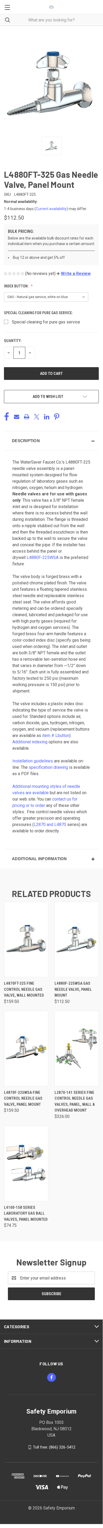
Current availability (51, 209)
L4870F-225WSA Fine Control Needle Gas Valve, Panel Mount (23, 1098)
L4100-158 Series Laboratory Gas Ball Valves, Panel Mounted (26, 1213)
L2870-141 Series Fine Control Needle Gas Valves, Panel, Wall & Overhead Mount (75, 1101)
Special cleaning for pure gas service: (38, 313)
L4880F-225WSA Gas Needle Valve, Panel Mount (73, 989)
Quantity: (13, 341)
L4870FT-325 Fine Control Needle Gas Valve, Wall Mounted (24, 989)
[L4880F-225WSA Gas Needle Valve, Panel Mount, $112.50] (77, 939)
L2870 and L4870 (50, 824)
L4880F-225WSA (42, 557)
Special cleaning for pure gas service (46, 322)
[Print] (26, 416)
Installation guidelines (32, 760)
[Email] (16, 416)
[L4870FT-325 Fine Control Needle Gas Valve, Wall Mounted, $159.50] (26, 939)
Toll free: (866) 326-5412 (54, 1447)
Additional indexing (29, 741)
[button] (74, 273)
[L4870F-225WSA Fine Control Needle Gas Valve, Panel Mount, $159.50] (26, 1048)
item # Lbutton (55, 735)
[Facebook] (6, 416)
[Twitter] (36, 416)
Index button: (16, 286)
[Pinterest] (56, 416)
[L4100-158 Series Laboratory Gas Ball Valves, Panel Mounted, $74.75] (26, 1163)
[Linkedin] (46, 416)
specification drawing (48, 767)
